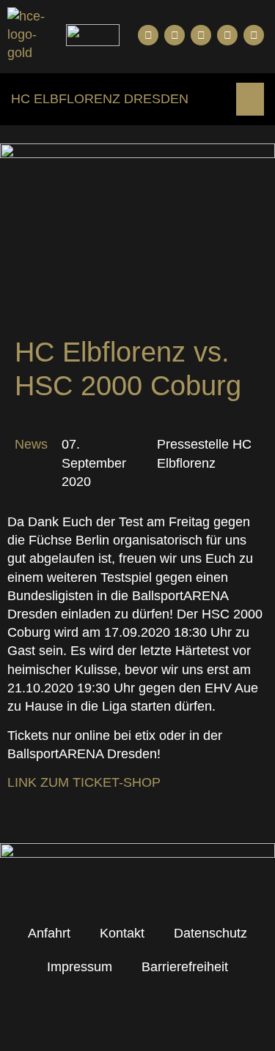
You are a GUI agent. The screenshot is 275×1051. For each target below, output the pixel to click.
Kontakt (122, 933)
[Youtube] (174, 35)
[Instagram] (201, 35)
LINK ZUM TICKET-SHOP (84, 782)
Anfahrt (49, 933)
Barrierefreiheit (185, 967)
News (31, 444)
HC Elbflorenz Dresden (99, 98)
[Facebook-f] (148, 35)
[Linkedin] (253, 35)
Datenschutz (210, 933)
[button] (250, 99)
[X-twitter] (227, 35)
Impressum (79, 967)
